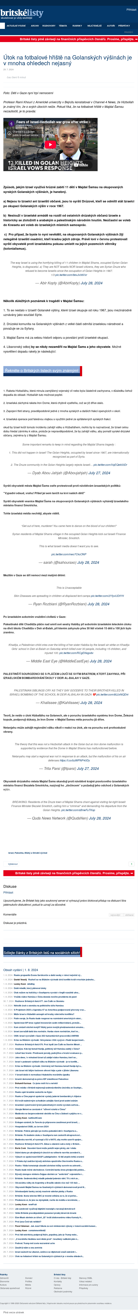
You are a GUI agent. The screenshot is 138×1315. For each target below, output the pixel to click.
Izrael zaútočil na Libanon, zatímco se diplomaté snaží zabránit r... (46, 1251)
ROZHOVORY (48, 25)
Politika (28, 1281)
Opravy (57, 1284)
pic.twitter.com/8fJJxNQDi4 (112, 694)
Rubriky (77, 25)
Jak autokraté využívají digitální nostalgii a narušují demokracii (45, 1208)
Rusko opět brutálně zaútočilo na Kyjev (33, 1092)
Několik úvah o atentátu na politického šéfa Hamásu (39, 1005)
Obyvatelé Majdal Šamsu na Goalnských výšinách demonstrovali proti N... (50, 1187)
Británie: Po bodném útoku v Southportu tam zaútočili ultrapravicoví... (48, 1135)
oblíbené (129, 914)
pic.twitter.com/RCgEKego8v (76, 653)
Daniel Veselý (20, 979)
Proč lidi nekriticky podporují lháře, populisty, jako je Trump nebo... (46, 1234)
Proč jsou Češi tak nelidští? (28, 1221)
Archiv (35, 25)
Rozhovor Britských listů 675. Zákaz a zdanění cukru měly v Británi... (48, 1143)
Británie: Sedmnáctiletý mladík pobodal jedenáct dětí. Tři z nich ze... (47, 1178)
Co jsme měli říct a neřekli (45, 1083)
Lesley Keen (20, 983)
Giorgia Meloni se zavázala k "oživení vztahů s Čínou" (40, 1109)
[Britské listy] (42, 372)
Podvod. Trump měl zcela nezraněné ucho (35, 1243)
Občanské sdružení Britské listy (33, 1303)
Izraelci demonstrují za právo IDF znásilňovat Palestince (41, 1079)
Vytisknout (13, 863)
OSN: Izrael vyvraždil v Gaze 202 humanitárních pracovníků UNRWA (46, 1035)
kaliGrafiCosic (35, 1117)
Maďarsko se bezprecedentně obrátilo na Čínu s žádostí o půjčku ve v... (49, 1113)
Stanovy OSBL (85, 1277)
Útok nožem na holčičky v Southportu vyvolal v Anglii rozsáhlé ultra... (47, 992)
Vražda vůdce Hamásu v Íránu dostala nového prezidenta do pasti (45, 996)
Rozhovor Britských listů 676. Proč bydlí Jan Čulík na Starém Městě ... (48, 1044)
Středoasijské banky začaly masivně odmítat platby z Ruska (44, 1191)
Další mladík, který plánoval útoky (30, 988)
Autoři (111, 25)
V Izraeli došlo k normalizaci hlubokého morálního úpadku (42, 1074)
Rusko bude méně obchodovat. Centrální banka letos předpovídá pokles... (50, 1169)
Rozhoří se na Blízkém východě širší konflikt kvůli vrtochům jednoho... (61, 979)
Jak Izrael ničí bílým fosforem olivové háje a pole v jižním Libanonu (46, 1070)
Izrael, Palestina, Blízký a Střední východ (27, 852)
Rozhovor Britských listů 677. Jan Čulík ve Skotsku (39, 1001)
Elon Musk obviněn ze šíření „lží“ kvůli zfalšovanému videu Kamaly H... (48, 1217)
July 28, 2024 (91, 282)
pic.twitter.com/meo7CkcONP (68, 554)
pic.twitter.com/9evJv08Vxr (71, 275)
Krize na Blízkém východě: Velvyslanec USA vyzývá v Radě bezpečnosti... (49, 1039)
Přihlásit (131, 9)
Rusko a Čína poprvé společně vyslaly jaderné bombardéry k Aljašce (48, 1096)
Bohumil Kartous (23, 1083)
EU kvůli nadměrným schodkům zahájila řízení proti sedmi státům (46, 1100)
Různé (28, 1288)
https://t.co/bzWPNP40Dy (75, 760)
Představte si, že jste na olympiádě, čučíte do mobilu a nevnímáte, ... (47, 1199)
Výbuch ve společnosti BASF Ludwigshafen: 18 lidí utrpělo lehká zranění (49, 1156)
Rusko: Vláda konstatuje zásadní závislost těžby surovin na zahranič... (48, 1165)
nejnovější (115, 914)
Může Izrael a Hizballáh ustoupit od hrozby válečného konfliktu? (44, 1014)
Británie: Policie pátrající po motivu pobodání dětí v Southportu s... (46, 1130)
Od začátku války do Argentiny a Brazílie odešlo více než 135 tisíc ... (47, 1182)
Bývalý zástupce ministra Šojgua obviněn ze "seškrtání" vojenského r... (49, 1174)
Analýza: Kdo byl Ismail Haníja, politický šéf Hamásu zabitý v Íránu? (47, 1048)
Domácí (28, 1277)
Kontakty (58, 1281)
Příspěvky (124, 25)
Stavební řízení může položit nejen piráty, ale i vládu (51, 1148)
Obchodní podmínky (63, 1291)
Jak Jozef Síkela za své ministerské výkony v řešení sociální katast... (64, 1225)
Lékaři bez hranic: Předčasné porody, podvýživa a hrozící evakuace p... (49, 1053)
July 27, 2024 (99, 472)
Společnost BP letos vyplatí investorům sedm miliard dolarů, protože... (47, 1022)
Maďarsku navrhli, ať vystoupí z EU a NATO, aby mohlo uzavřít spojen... (48, 1139)
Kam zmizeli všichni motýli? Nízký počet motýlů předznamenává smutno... (49, 1027)
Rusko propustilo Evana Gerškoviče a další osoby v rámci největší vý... (48, 975)
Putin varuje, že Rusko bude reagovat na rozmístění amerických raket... (48, 1018)
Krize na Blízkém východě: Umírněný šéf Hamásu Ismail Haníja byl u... (48, 1066)
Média (28, 1284)
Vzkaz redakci (85, 1281)
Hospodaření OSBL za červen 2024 (32, 1126)
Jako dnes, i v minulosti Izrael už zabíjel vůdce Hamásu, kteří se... (46, 1057)
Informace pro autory (88, 1284)
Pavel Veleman (22, 1225)
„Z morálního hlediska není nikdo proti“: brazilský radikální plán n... (47, 1238)
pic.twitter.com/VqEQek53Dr (110, 465)
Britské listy (23, 14)
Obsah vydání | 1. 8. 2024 (20, 969)
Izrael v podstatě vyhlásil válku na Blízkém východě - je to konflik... (47, 1061)
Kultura (3, 1284)
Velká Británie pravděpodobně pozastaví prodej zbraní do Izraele (45, 1212)
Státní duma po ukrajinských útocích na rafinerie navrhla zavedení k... (48, 1152)
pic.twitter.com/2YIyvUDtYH (107, 596)
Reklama (58, 1288)
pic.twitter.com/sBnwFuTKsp (78, 810)
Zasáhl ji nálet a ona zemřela (28, 1247)
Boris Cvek (20, 1148)
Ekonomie (4, 1281)
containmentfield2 (37, 1230)
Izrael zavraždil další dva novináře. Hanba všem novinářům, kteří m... (46, 1031)
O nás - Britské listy (62, 1277)
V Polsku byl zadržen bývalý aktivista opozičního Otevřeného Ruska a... (49, 1161)
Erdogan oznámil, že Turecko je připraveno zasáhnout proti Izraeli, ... (47, 1122)
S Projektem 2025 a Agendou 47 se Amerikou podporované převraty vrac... (50, 1009)
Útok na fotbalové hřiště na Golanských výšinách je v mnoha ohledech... (49, 1256)
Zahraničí (4, 1277)
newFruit (32, 1204)
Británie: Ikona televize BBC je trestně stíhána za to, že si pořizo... (46, 1195)
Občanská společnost (10, 1288)
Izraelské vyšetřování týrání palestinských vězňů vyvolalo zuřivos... (47, 1104)
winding (30, 983)
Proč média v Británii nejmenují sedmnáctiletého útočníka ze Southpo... (49, 1087)
